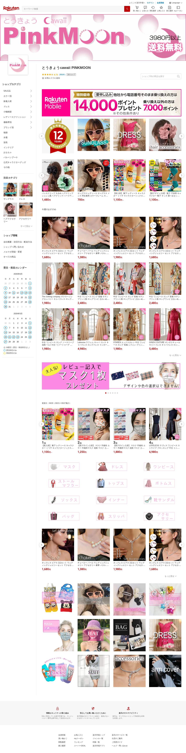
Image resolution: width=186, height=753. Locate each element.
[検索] (127, 9)
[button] (176, 3)
